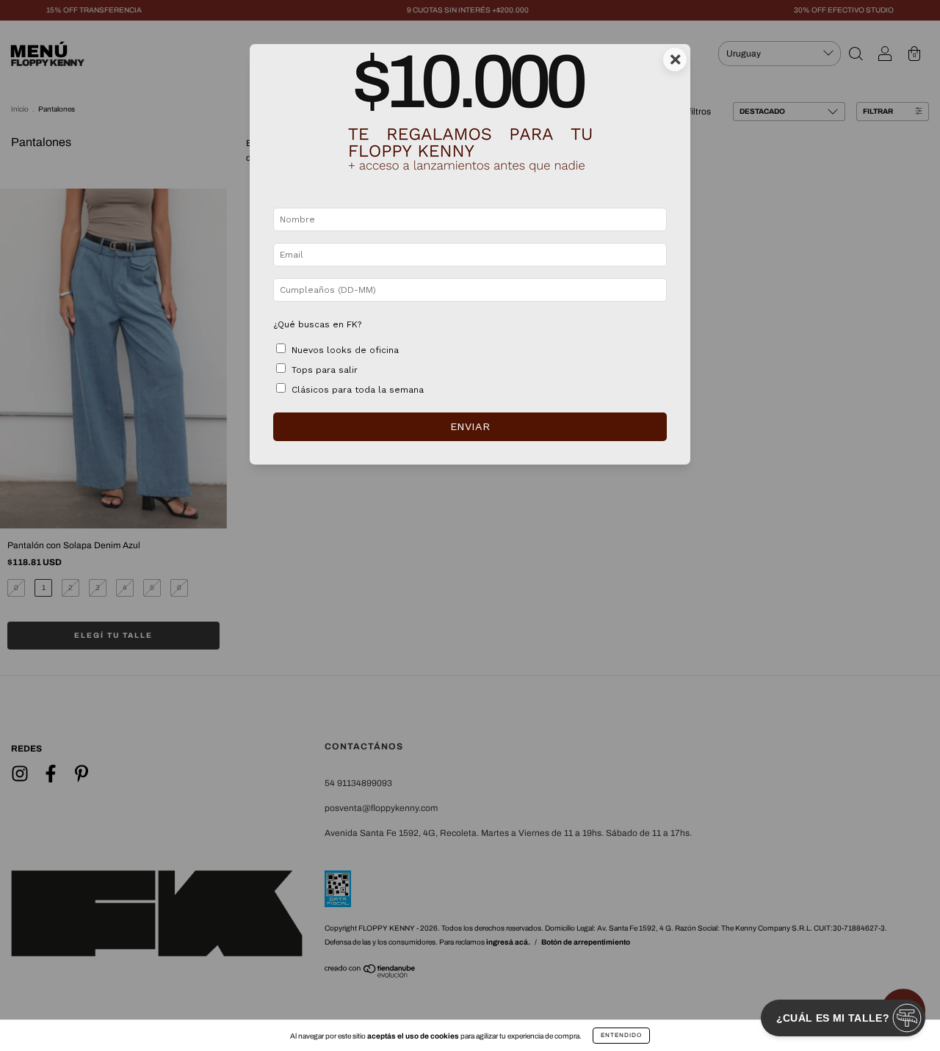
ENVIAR (470, 426)
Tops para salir (325, 370)
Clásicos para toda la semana (358, 390)
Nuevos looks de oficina (345, 350)
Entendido (621, 1035)
